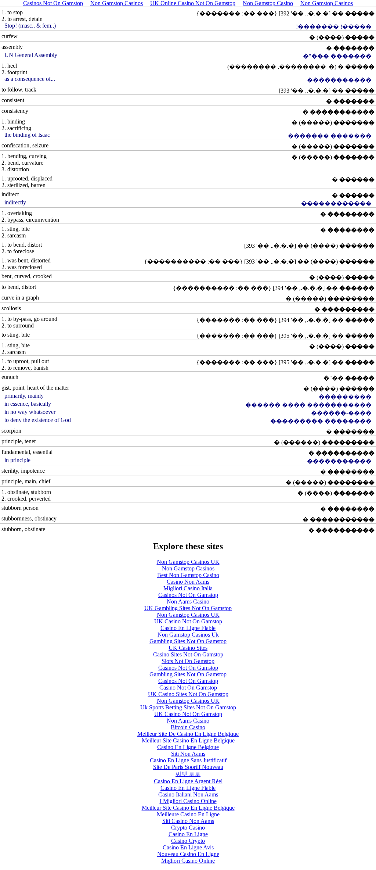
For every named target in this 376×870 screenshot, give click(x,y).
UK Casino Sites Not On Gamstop (188, 694)
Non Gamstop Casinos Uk (188, 634)
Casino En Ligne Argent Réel (188, 781)
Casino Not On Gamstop (188, 687)
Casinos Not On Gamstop (188, 595)
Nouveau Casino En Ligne (188, 854)
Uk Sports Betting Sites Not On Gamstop (188, 707)
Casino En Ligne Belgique (188, 747)
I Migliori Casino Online (188, 801)
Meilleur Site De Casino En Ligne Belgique (188, 734)
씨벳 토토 (188, 774)
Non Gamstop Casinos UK (188, 562)
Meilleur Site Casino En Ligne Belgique (188, 740)
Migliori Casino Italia (188, 588)
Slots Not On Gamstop (188, 661)
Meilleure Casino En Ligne (188, 814)
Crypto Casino (188, 827)
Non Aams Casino (188, 601)
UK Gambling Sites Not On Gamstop (188, 608)
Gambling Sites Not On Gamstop (188, 641)
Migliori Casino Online (188, 861)
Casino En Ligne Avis (188, 847)
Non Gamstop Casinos (188, 568)
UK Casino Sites (188, 648)
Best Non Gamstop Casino (188, 575)
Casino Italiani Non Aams (188, 794)
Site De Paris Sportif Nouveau (188, 767)
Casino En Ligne (188, 834)
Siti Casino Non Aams (188, 821)
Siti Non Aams (188, 754)
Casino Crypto (188, 841)
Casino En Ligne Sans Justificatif (188, 760)
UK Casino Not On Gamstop (188, 621)
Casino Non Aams (188, 582)
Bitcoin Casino (188, 727)
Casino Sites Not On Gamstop (188, 654)
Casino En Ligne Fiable (188, 628)
